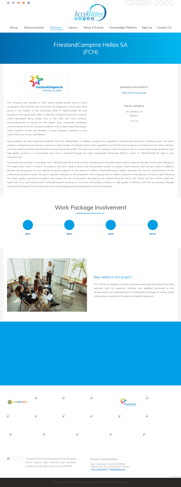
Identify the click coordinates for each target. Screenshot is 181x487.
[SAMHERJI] (154, 439)
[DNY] (17, 421)
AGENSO (66, 482)
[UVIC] (128, 421)
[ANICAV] (100, 421)
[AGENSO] (17, 402)
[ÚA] (120, 439)
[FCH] (128, 402)
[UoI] (53, 439)
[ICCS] (73, 403)
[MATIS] (87, 439)
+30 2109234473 (99, 469)
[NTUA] (45, 403)
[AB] (100, 403)
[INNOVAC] (156, 421)
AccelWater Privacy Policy (117, 482)
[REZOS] (156, 403)
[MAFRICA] (20, 439)
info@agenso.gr (117, 469)
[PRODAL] (45, 421)
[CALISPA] (73, 421)
